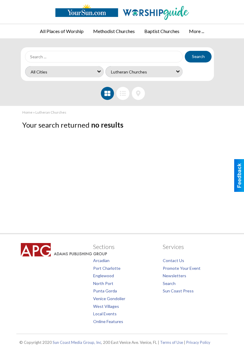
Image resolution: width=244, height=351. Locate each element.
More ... (196, 31)
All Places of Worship (62, 31)
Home (27, 112)
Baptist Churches (161, 31)
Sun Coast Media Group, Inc (77, 342)
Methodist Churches (114, 31)
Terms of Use (171, 342)
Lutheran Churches (50, 112)
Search (198, 56)
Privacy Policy (198, 342)
